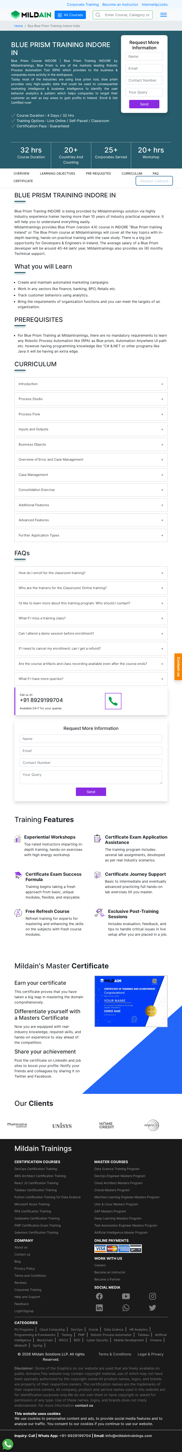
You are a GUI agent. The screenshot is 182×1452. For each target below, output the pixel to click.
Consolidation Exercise (37, 490)
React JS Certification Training (36, 1183)
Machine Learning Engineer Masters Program (126, 1197)
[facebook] (99, 1296)
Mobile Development (129, 1340)
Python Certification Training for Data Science (47, 1197)
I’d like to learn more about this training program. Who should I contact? (74, 603)
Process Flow (29, 414)
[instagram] (152, 1296)
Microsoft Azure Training (32, 1204)
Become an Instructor (120, 4)
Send (144, 104)
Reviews (20, 1282)
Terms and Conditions (30, 1275)
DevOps (77, 1329)
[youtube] (126, 1296)
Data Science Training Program (116, 1169)
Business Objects (32, 444)
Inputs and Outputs (33, 429)
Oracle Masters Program (112, 1190)
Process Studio (31, 399)
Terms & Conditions (114, 1354)
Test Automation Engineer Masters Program (125, 1225)
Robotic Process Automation (111, 1335)
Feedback (21, 1304)
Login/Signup (24, 1311)
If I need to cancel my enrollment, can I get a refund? (60, 648)
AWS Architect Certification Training (40, 1176)
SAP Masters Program (110, 1211)
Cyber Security (97, 1340)
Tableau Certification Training (35, 1190)
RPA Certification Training (32, 1211)
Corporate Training (83, 4)
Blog (17, 1261)
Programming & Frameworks (34, 1335)
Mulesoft (20, 1345)
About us (20, 1247)
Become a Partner (107, 1279)
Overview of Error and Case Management (51, 459)
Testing (66, 1335)
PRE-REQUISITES (98, 173)
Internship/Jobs (155, 4)
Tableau (143, 1335)
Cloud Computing (52, 1329)
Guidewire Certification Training (37, 1218)
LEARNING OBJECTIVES (57, 173)
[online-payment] (118, 1248)
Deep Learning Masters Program (117, 1218)
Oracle (93, 1329)
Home (18, 26)
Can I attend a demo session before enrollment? (56, 633)
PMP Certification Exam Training (37, 1225)
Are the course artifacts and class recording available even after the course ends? (83, 664)
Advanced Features (34, 520)
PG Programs (24, 1329)
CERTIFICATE (23, 181)
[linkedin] (99, 1308)
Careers (100, 1265)
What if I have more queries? (41, 679)
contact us (84, 1405)
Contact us (22, 1254)
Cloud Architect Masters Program (118, 1183)
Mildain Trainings (43, 1148)
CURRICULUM (132, 173)
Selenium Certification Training (36, 1232)
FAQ (156, 173)
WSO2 (63, 1340)
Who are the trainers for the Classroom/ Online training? (63, 588)
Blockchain (45, 1340)
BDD (77, 1340)
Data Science (113, 1329)
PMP (81, 1335)
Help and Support (27, 1297)
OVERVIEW (21, 173)
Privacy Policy (24, 1268)
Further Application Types (39, 535)
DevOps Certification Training (35, 1169)
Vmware (156, 1340)
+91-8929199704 (75, 1435)
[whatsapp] (126, 1308)
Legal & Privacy (151, 1354)
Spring (37, 1345)
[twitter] (152, 1308)
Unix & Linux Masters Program (116, 1204)
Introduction (28, 384)
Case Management (33, 475)
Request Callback (154, 181)
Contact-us (178, 667)
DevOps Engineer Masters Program (119, 1176)
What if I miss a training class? (42, 618)
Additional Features (34, 505)
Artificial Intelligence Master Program (121, 1232)
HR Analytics (138, 1329)
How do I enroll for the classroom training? (52, 573)
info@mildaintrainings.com (128, 1435)
